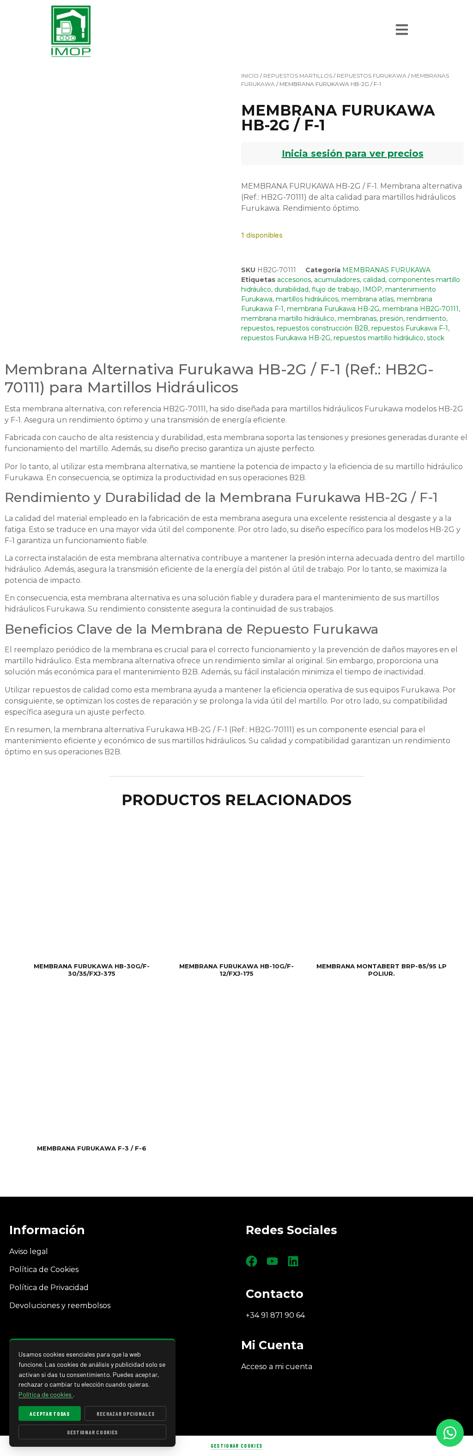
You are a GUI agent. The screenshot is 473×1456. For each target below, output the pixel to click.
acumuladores (337, 279)
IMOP (372, 289)
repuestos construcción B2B (322, 328)
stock (435, 338)
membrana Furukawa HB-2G (333, 309)
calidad (374, 279)
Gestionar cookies (236, 1446)
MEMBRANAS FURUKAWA (386, 270)
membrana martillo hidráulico (287, 318)
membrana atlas (367, 299)
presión (391, 318)
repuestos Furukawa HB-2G (285, 338)
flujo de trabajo (335, 289)
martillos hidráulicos (307, 299)
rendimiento (426, 318)
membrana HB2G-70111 (420, 309)
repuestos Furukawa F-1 (409, 328)
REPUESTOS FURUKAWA (371, 75)
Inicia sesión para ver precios (353, 153)
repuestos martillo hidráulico (379, 338)
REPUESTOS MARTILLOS (297, 75)
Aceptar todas (49, 1413)
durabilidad (291, 289)
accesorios (294, 279)
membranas (357, 318)
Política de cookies (45, 1394)
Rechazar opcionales (126, 1413)
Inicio (250, 75)
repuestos (257, 328)
